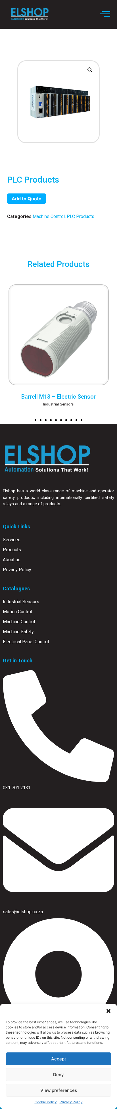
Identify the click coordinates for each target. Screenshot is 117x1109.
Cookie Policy (46, 1102)
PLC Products (80, 216)
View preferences (58, 1090)
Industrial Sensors (58, 404)
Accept (58, 1059)
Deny (58, 1074)
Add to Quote (26, 198)
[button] (108, 1011)
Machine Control (49, 216)
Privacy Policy (71, 1102)
